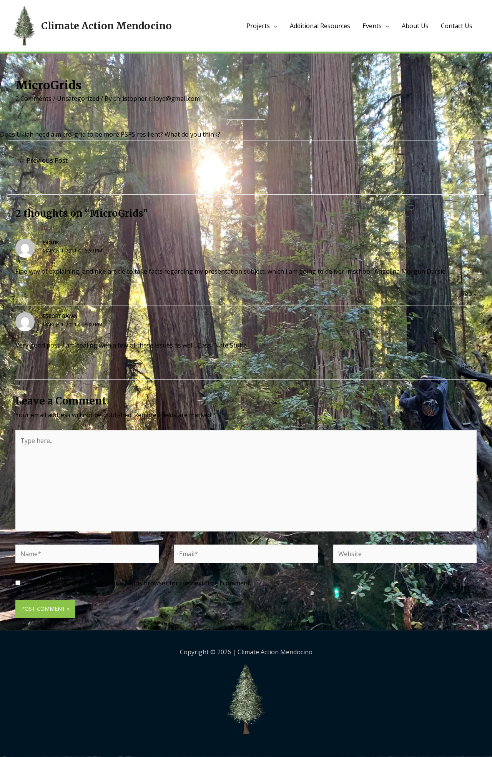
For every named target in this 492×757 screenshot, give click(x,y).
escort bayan (60, 315)
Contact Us (456, 26)
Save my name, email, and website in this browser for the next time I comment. (138, 583)
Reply (469, 293)
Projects (258, 26)
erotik (51, 242)
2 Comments (33, 98)
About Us (415, 26)
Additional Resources (320, 26)
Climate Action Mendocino (106, 26)
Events (372, 26)
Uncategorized (78, 98)
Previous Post (43, 160)
